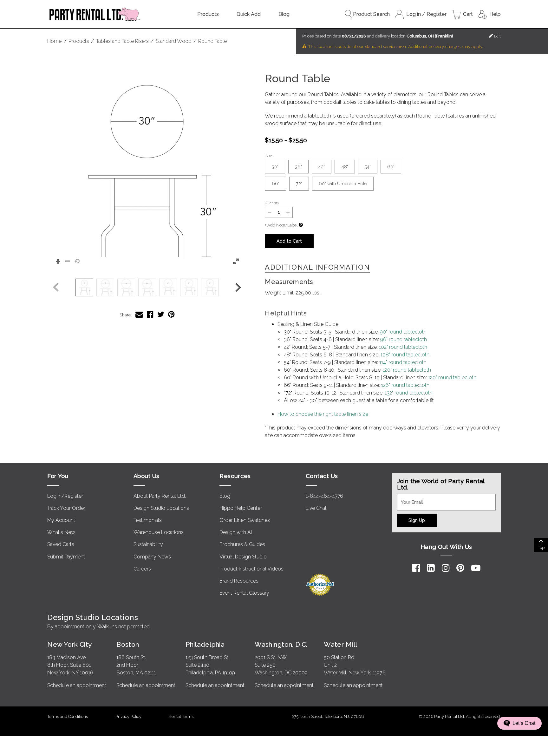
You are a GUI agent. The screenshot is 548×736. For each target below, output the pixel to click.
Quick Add (249, 14)
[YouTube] (475, 568)
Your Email (409, 498)
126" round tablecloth (405, 385)
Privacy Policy (128, 716)
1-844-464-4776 (324, 496)
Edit (497, 36)
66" (275, 183)
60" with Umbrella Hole (343, 183)
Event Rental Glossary (244, 593)
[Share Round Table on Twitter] (160, 314)
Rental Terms (181, 716)
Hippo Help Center (240, 508)
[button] (147, 172)
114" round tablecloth (403, 362)
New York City (69, 644)
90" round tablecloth (403, 332)
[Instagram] (446, 568)
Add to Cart (289, 241)
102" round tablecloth (403, 347)
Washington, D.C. (281, 644)
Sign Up (416, 520)
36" (298, 166)
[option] (84, 287)
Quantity (272, 203)
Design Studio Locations (161, 508)
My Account (61, 520)
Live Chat (316, 508)
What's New (61, 532)
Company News (152, 557)
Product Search (371, 14)
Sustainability (148, 544)
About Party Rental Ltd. (160, 496)
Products (208, 14)
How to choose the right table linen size (322, 414)
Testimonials (148, 520)
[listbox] (147, 287)
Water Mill (340, 644)
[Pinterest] (460, 568)
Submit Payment (66, 557)
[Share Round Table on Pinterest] (171, 314)
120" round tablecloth (407, 370)
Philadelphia (205, 644)
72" (299, 183)
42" (321, 166)
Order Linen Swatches (244, 520)
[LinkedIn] (431, 568)
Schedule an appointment (76, 685)
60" (391, 166)
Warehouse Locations (159, 532)
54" (368, 166)
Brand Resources (238, 581)
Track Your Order (66, 508)
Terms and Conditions (67, 716)
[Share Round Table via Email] (139, 314)
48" (345, 166)
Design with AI (235, 532)
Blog (284, 14)
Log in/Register (65, 496)
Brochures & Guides (242, 544)
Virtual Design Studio (243, 557)
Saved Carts (60, 544)
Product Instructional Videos (251, 569)
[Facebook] (416, 568)
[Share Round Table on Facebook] (150, 314)
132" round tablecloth (409, 393)
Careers (142, 569)
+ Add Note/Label (281, 225)
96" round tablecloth (403, 339)
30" (275, 166)
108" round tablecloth (405, 355)
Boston (127, 644)
